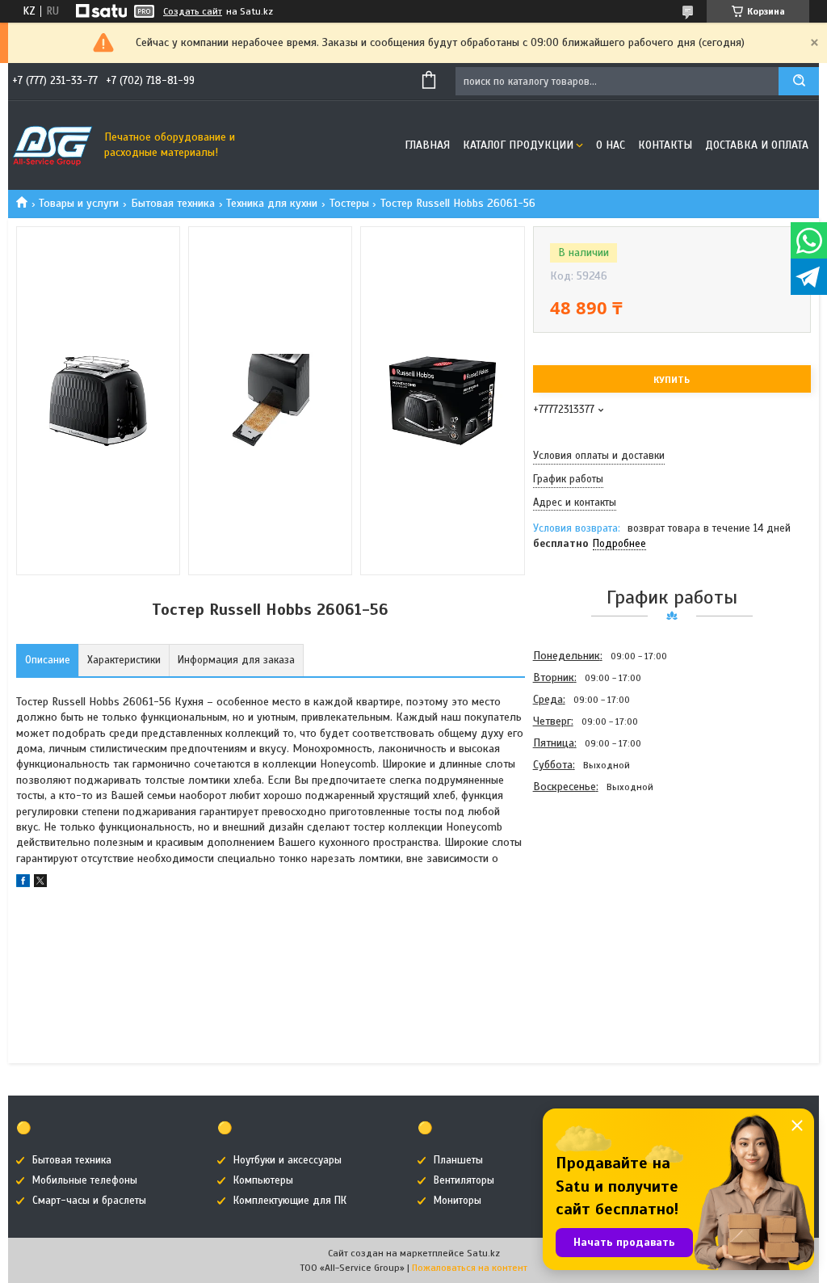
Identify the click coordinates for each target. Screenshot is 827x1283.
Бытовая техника (173, 203)
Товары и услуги (79, 203)
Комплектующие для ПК (289, 1200)
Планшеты (458, 1160)
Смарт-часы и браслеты (89, 1200)
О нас (610, 145)
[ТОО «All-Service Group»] (52, 145)
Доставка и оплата (756, 145)
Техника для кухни (271, 203)
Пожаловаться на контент (469, 1267)
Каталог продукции (518, 145)
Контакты (665, 145)
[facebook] (23, 883)
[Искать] (799, 81)
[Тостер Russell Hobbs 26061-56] (590, 884)
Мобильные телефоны (84, 1180)
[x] (40, 883)
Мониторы (457, 1200)
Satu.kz (483, 1253)
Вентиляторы (464, 1180)
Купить (671, 379)
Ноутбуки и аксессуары (287, 1160)
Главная (427, 145)
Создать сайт (192, 11)
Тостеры (349, 203)
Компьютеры (263, 1180)
